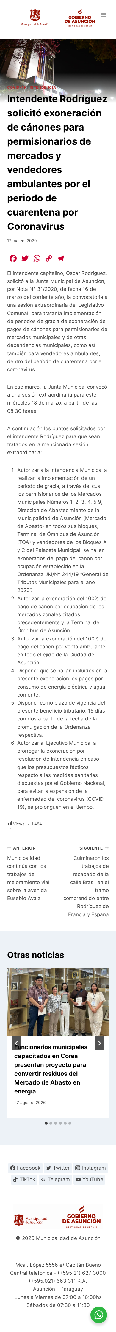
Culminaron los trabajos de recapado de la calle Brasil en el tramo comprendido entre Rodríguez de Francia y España (86, 881)
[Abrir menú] (103, 14)
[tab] (46, 1123)
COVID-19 (16, 87)
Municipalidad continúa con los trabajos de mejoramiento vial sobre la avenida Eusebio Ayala (28, 873)
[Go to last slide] (16, 1043)
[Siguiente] (99, 1043)
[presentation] (58, 1002)
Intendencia (43, 87)
